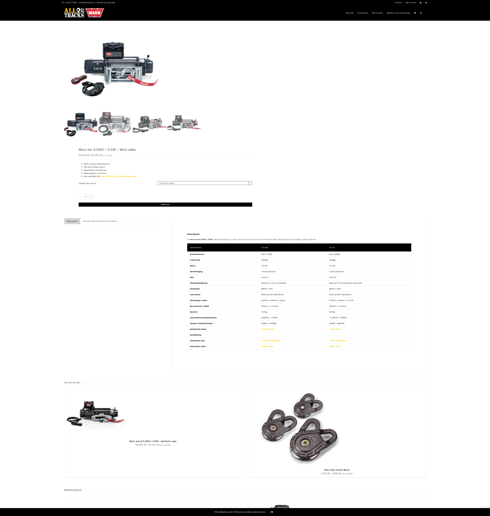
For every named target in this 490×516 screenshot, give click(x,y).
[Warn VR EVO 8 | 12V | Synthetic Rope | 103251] (115, 499)
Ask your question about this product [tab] (100, 221)
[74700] (115, 68)
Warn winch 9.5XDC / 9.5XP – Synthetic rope (153, 441)
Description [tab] (72, 221)
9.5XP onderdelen (338, 340)
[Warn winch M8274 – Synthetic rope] (280, 499)
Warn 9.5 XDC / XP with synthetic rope (118, 176)
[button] (421, 13)
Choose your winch (87, 183)
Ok (272, 512)
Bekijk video (267, 346)
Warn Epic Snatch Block (337, 469)
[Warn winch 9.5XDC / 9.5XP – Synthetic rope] (96, 391)
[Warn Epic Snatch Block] (299, 391)
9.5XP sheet (335, 329)
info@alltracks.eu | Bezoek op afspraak (97, 2)
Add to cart (165, 204)
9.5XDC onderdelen (271, 340)
